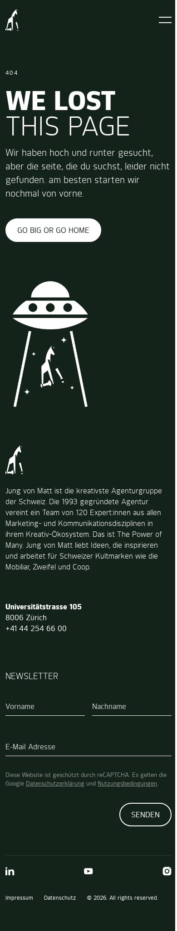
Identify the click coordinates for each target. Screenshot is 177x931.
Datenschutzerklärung (55, 783)
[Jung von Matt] (12, 20)
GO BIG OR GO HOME (53, 230)
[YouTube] (88, 871)
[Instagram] (167, 871)
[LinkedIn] (10, 871)
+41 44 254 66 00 (36, 628)
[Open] (165, 20)
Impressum (19, 897)
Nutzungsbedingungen (127, 783)
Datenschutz (60, 897)
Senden (145, 814)
